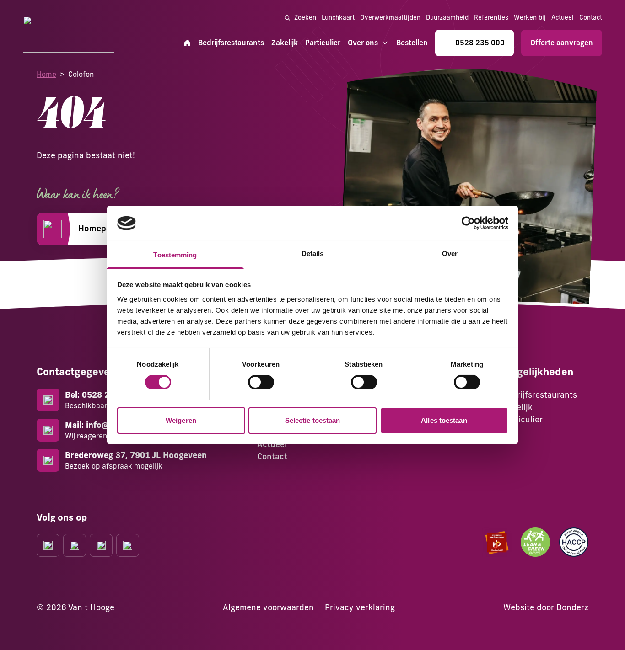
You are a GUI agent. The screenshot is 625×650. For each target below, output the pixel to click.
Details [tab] (313, 253)
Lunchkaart (338, 17)
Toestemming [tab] (175, 255)
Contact (590, 17)
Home (46, 74)
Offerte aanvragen (561, 42)
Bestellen (412, 42)
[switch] (261, 382)
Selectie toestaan (312, 420)
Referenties (491, 17)
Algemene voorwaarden (268, 607)
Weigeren (181, 420)
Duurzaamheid (447, 17)
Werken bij (530, 17)
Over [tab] (450, 253)
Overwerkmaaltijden (390, 17)
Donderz (572, 607)
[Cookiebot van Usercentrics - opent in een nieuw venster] (468, 223)
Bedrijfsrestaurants (231, 42)
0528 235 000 (480, 42)
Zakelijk (284, 42)
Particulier (322, 42)
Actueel (562, 17)
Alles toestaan (444, 420)
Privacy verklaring (360, 607)
